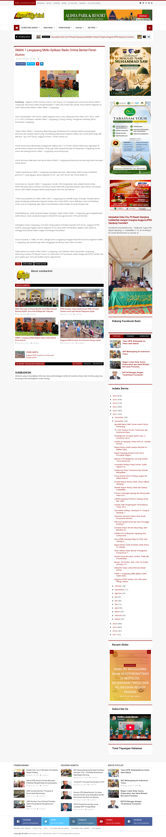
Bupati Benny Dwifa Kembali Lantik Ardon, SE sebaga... (131, 546)
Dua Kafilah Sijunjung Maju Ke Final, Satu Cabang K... (131, 540)
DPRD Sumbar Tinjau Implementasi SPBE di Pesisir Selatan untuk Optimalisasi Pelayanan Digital (79, 310)
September (120, 589)
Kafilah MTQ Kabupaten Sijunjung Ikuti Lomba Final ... (130, 534)
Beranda (41, 3)
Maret (117, 611)
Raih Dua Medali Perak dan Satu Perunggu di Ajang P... (131, 523)
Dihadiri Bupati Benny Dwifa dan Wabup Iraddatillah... (130, 488)
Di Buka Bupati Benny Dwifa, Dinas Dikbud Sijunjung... (131, 482)
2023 (115, 407)
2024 (115, 403)
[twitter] (143, 3)
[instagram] (146, 3)
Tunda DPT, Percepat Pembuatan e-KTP (89, 782)
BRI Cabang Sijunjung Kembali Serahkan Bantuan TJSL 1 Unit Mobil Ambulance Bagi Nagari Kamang (89, 772)
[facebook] (140, 3)
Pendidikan (64, 28)
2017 (115, 634)
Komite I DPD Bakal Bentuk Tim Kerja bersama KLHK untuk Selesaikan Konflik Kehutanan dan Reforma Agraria (89, 794)
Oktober (118, 586)
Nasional (48, 28)
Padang (82, 3)
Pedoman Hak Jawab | (80, 828)
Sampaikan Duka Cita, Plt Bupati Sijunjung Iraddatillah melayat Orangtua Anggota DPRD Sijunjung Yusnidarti (68, 37)
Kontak (57, 3)
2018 (115, 631)
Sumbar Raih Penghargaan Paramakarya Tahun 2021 (131, 505)
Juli (116, 597)
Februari (118, 615)
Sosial (79, 28)
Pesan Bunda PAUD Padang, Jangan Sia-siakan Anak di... (131, 477)
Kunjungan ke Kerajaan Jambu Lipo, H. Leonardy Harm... (130, 437)
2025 (115, 399)
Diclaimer (96, 828)
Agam (64, 3)
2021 (115, 414)
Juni (116, 600)
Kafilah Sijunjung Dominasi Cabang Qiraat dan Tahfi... (131, 500)
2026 (115, 396)
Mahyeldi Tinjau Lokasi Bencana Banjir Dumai (130, 568)
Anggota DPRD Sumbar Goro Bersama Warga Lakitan (80, 340)
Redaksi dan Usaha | (22, 828)
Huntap (130, 665)
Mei (116, 604)
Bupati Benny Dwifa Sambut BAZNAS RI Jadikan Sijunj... (130, 448)
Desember (119, 417)
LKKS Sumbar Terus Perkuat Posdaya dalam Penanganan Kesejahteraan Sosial (40, 803)
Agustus (118, 593)
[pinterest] (149, 3)
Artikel (92, 28)
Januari (118, 619)
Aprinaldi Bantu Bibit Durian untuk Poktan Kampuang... (131, 425)
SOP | (46, 828)
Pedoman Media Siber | (60, 828)
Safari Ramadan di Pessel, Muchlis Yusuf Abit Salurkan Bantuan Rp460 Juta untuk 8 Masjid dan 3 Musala (36, 310)
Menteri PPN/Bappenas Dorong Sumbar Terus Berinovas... (131, 459)
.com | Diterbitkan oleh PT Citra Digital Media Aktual (54, 833)
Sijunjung (73, 3)
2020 (115, 623)
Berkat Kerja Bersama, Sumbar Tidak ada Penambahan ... (131, 557)
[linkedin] (151, 3)
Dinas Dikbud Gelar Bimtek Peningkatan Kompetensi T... (130, 551)
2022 (115, 410)
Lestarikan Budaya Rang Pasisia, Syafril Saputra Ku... (130, 465)
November (119, 421)
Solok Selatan (94, 3)
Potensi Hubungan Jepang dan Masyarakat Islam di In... (132, 494)
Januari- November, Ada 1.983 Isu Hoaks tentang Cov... (131, 563)
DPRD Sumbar (27, 264)
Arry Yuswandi (124, 37)
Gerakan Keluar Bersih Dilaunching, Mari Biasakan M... (130, 528)
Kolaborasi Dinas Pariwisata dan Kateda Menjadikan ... (131, 471)
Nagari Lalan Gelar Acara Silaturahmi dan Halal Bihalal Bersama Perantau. (135, 364)
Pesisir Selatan (40, 264)
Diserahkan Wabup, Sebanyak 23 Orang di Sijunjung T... (131, 511)
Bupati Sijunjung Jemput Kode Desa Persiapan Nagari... (129, 454)
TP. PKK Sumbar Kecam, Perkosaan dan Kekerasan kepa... (131, 431)
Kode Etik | (37, 828)
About (49, 3)
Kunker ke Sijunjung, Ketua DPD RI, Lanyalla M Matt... (132, 442)
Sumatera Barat (29, 28)
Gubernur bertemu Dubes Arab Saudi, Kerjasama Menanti (130, 517)
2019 (115, 627)
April (117, 608)
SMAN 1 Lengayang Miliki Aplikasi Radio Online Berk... (130, 574)
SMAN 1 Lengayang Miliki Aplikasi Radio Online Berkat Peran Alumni (35, 339)
